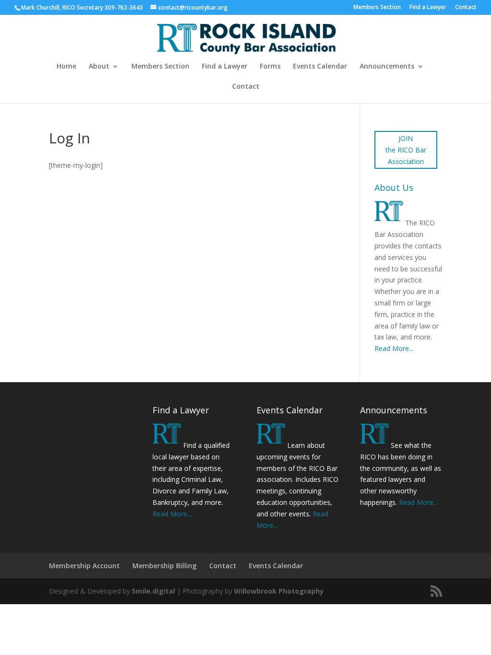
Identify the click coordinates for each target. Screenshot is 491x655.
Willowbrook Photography (279, 591)
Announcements (387, 66)
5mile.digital (153, 591)
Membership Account (84, 565)
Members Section (377, 7)
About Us (393, 187)
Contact (466, 7)
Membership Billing (164, 565)
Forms (270, 66)
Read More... (393, 348)
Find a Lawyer (427, 7)
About (99, 66)
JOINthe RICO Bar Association (406, 150)
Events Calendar (320, 66)
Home (66, 66)
